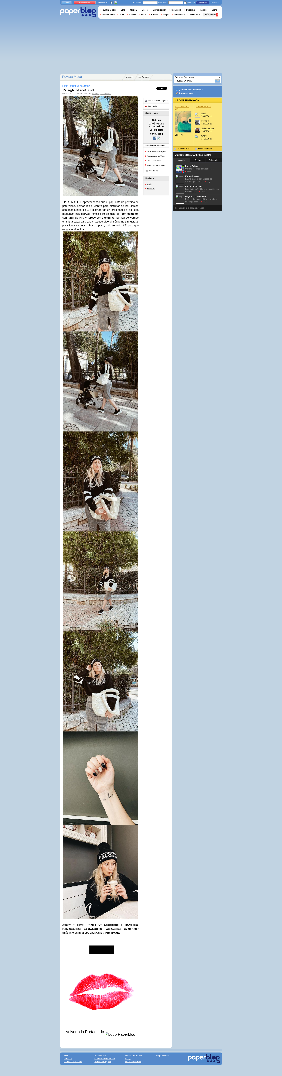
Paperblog (78, 12)
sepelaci (205, 121)
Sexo (122, 15)
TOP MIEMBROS (203, 107)
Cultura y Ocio (109, 10)
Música (133, 10)
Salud (143, 15)
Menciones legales (102, 1062)
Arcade (181, 160)
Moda (149, 184)
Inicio (66, 2)
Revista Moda (72, 76)
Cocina (132, 15)
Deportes (190, 10)
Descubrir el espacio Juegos (191, 208)
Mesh (203, 113)
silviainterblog (207, 128)
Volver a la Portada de (85, 1032)
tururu (204, 136)
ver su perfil (156, 129)
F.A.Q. (128, 1059)
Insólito (203, 10)
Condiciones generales (104, 1059)
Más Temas (210, 15)
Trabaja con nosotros (73, 1062)
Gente (214, 10)
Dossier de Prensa (133, 1056)
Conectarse (202, 3)
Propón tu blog (186, 93)
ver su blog (156, 133)
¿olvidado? (215, 2)
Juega (188, 171)
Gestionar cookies (133, 1062)
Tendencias (151, 188)
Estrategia (213, 160)
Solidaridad (195, 15)
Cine (123, 10)
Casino (198, 160)
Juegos (129, 77)
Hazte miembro (205, 149)
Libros (145, 10)
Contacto (68, 1059)
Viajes (166, 15)
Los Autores (143, 77)
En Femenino (108, 15)
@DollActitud (105, 93)
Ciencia (154, 15)
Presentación (100, 1056)
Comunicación (159, 10)
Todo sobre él (183, 149)
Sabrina (95, 93)
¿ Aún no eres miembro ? (191, 90)
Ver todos (153, 171)
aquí (92, 932)
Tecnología (176, 10)
